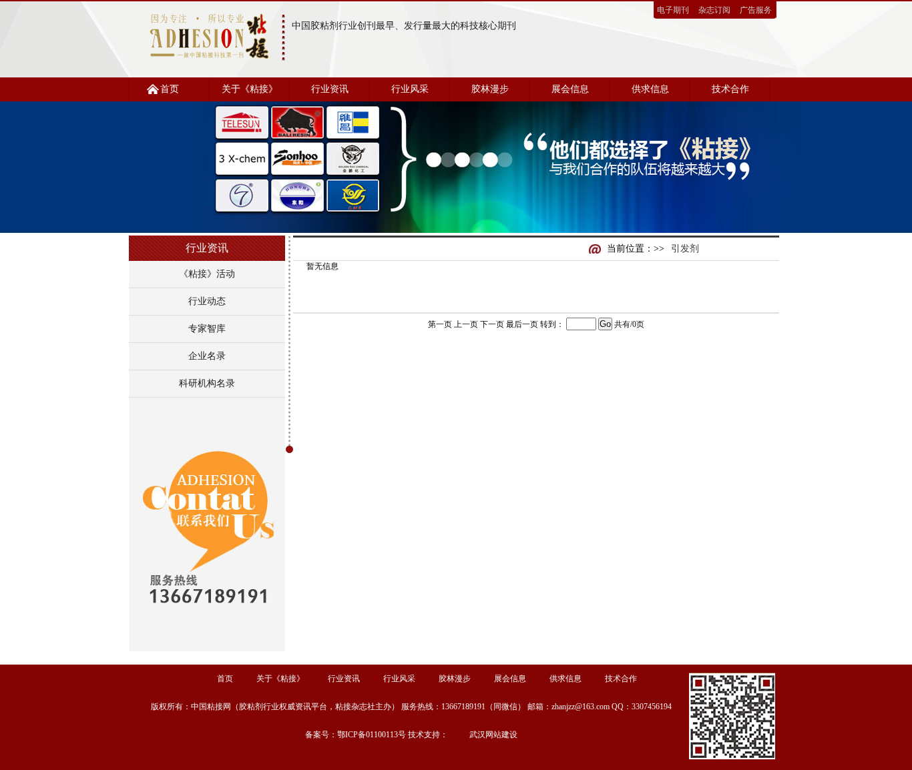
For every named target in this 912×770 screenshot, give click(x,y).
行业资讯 (330, 89)
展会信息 (570, 89)
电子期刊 (673, 10)
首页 (169, 89)
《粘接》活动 (207, 274)
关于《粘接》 (250, 89)
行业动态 (207, 301)
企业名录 (207, 356)
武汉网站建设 (493, 734)
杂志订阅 (714, 10)
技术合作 (730, 89)
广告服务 (756, 10)
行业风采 (410, 89)
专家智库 (207, 329)
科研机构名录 (207, 383)
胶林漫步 (490, 89)
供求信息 (650, 89)
